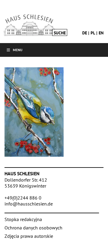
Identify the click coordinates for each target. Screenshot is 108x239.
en (101, 33)
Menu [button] (17, 50)
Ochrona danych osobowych (33, 228)
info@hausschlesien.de (28, 204)
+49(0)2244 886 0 (22, 198)
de (84, 33)
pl (93, 33)
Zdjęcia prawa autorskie (28, 236)
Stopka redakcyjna (23, 219)
